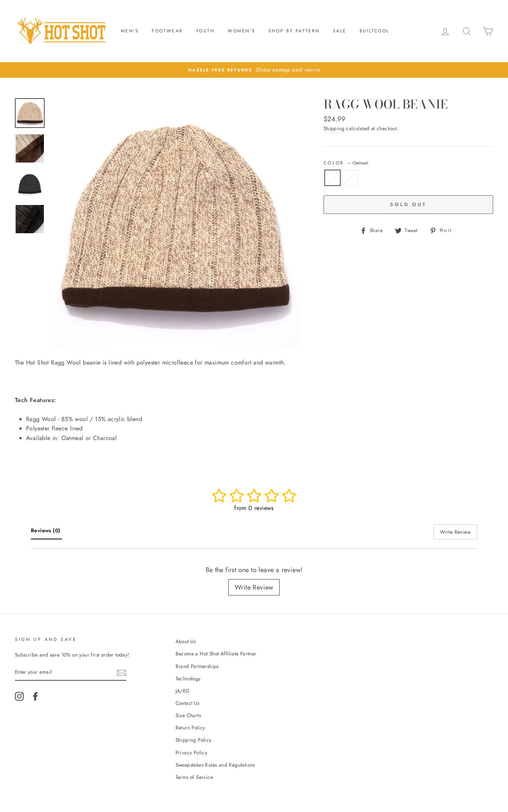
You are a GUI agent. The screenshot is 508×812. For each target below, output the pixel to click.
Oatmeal (332, 177)
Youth (205, 31)
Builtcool (374, 31)
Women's (241, 31)
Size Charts (188, 715)
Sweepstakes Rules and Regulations (215, 764)
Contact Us (188, 703)
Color (346, 163)
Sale (340, 31)
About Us (186, 641)
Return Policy (190, 727)
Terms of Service (194, 777)
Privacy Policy (192, 752)
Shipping (334, 128)
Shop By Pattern (294, 31)
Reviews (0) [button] (46, 530)
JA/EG (183, 690)
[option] (174, 222)
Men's (130, 31)
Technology (188, 678)
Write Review (254, 587)
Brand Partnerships (197, 666)
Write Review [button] (455, 532)
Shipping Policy (194, 740)
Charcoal (350, 177)
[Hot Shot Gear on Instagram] (19, 696)
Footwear (167, 31)
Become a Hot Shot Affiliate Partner (216, 653)
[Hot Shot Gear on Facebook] (35, 696)
